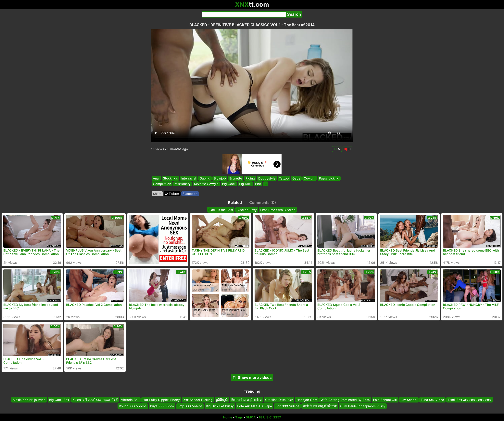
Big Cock (229, 184)
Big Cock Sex (59, 400)
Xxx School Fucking (197, 400)
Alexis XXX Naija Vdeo (29, 400)
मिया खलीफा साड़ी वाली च (246, 400)
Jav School (409, 400)
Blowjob (220, 178)
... (265, 184)
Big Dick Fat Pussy (220, 406)
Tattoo (284, 178)
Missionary (183, 184)
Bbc (258, 184)
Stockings (170, 178)
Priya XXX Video (162, 406)
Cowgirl (309, 178)
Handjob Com (306, 400)
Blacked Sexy (247, 210)
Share (157, 194)
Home (227, 417)
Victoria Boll (130, 400)
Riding (250, 178)
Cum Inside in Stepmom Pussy (362, 406)
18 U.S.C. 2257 (270, 417)
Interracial (188, 178)
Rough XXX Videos (132, 406)
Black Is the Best (220, 210)
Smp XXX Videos (190, 406)
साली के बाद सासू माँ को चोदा (320, 406)
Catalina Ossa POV (279, 400)
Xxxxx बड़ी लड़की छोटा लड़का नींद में (95, 400)
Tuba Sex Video (432, 400)
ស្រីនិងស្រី (222, 400)
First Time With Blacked (278, 210)
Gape (296, 178)
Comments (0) (262, 202)
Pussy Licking (329, 178)
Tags (239, 417)
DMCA (251, 417)
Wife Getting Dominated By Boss (345, 400)
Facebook (190, 194)
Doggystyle (266, 178)
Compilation (162, 184)
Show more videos (255, 377)
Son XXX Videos (287, 406)
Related (235, 202)
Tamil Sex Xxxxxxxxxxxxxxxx (470, 400)
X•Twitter (172, 194)
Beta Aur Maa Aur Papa (254, 406)
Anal (156, 178)
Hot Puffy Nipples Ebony (161, 400)
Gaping (205, 178)
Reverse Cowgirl (206, 184)
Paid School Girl (385, 400)
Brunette (235, 178)
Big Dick (245, 184)
